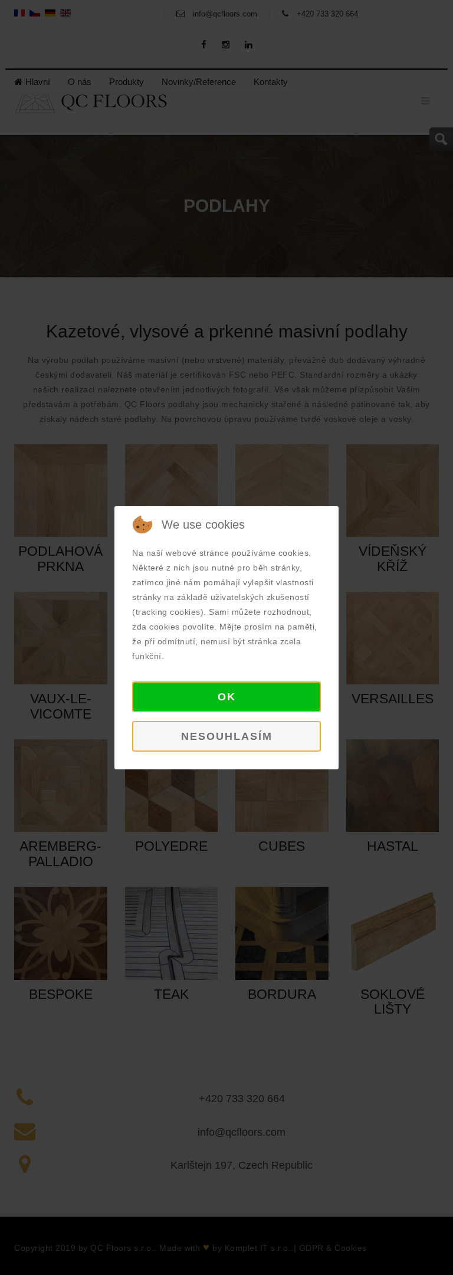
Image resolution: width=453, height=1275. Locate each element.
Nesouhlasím (227, 736)
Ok (227, 697)
